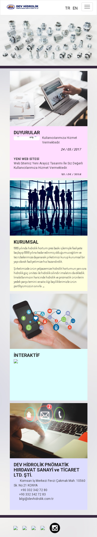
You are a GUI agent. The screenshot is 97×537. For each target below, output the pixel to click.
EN (75, 8)
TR (67, 8)
